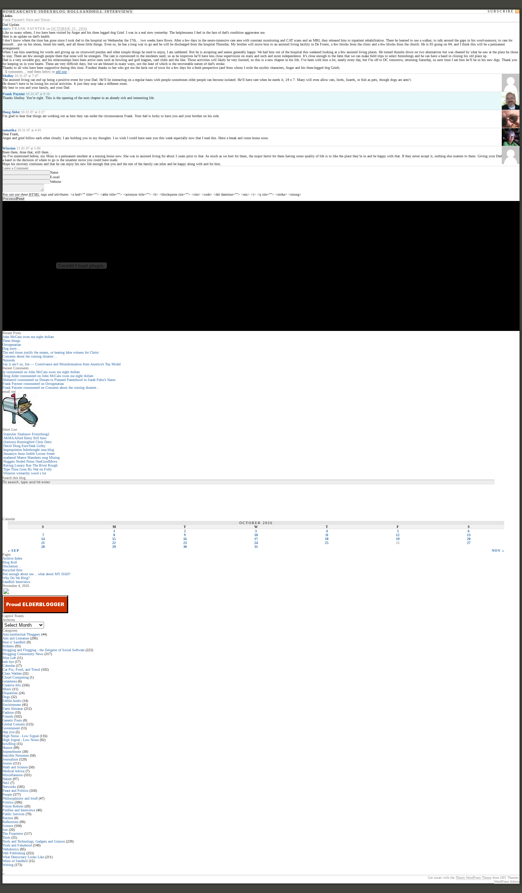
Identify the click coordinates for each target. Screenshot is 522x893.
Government (11, 728)
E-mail (55, 177)
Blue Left (9, 658)
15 (114, 539)
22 (114, 543)
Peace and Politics (15, 791)
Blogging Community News (22, 654)
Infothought (31, 450)
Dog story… (11, 348)
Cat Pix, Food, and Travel (21, 669)
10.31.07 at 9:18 (38, 94)
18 (326, 539)
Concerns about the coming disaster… (29, 356)
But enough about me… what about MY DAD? (36, 574)
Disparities (10, 693)
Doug (17, 446)
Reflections (10, 822)
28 (43, 547)
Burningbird (25, 442)
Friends (7, 716)
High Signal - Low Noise (20, 740)
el (3, 29)
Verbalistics (10, 849)
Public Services (13, 814)
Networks (9, 787)
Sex (5, 830)
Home (9, 11)
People (7, 794)
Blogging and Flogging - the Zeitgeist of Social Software (43, 650)
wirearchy (23, 473)
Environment (11, 705)
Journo (7, 763)
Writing (7, 865)
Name (54, 172)
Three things (11, 341)
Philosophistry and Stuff (20, 798)
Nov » (498, 550)
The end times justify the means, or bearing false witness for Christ (50, 352)
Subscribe (501, 11)
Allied (18, 438)
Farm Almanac (12, 708)
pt (6, 29)
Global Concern (13, 724)
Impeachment (11, 751)
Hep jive (8, 732)
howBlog (9, 744)
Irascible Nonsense (15, 755)
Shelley (7, 76)
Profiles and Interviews (18, 810)
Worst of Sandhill (15, 861)
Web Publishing (13, 853)
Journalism (10, 759)
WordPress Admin (507, 881)
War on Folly (42, 469)
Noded (20, 461)
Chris (39, 442)
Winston (9, 148)
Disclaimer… (11, 566)
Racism (7, 818)
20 (469, 539)
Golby (41, 446)
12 (397, 535)
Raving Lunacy (14, 465)
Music (6, 689)
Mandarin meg (37, 457)
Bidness (8, 646)
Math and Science (15, 767)
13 (469, 535)
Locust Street (45, 454)
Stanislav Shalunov (17, 434)
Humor (7, 748)
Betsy (28, 438)
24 (256, 543)
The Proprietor (12, 833)
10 (256, 535)
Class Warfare (12, 673)
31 (256, 547)
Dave (47, 442)
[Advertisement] (30, 500)
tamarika (9, 130)
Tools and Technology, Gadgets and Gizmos (33, 841)
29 (114, 547)
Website (55, 182)
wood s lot (38, 473)
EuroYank (29, 446)
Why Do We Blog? (15, 578)
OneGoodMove (46, 461)
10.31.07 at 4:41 (29, 130)
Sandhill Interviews (106, 11)
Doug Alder (11, 112)
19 (397, 539)
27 (469, 543)
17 (256, 539)
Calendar (8, 666)
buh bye (8, 662)
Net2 (5, 783)
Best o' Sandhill (14, 642)
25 (326, 543)
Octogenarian (11, 345)
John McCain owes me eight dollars (28, 337)
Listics (7, 16)
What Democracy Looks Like (23, 857)
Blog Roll (66, 11)
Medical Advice (13, 771)
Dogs (6, 697)
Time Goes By (21, 469)
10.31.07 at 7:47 (26, 76)
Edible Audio (11, 701)
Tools (6, 837)
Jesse (21, 454)
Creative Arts (11, 685)
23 (185, 543)
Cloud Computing (15, 677)
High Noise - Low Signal (20, 736)
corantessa (9, 681)
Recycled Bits (12, 570)
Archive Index (34, 11)
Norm (30, 461)
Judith (30, 454)
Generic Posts (12, 720)
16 (185, 539)
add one (61, 71)
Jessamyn (10, 454)
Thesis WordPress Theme (473, 878)
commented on (41, 372)
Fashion (8, 712)
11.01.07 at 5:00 (28, 148)
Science (7, 826)
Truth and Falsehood (17, 845)
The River (40, 465)
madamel (9, 457)
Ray (29, 465)
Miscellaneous (12, 775)
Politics (7, 802)
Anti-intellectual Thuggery (21, 634)
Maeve (21, 457)
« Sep (13, 550)
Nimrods (8, 360)
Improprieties (12, 450)
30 (185, 547)
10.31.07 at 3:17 (33, 112)
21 (43, 543)
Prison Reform (12, 806)
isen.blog (47, 450)
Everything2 (40, 434)
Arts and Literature (15, 638)
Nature (7, 779)
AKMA (8, 438)
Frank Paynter (13, 94)
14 (43, 539)
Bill (36, 438)
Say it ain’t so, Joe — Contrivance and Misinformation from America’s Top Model (61, 364)
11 (326, 535)
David (7, 446)
